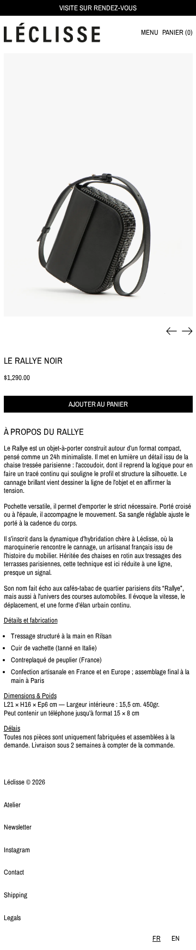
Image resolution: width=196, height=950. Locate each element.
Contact (14, 872)
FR (156, 938)
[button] (177, 33)
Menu (149, 32)
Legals (12, 917)
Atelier (12, 804)
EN (175, 938)
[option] (175, 938)
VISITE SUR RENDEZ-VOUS (98, 7)
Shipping (15, 895)
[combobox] (156, 938)
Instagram (17, 849)
